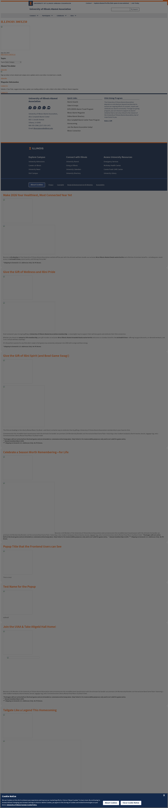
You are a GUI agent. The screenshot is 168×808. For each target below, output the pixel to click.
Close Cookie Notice (131, 803)
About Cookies (111, 803)
